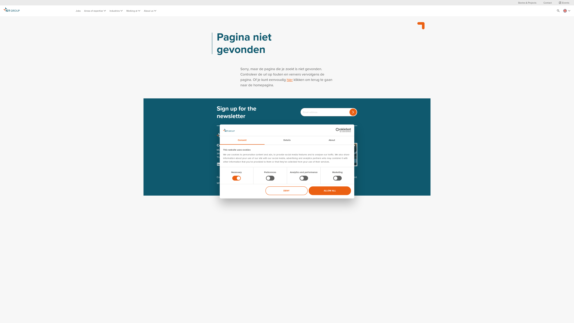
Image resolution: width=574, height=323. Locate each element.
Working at (132, 10)
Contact (548, 2)
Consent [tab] (242, 140)
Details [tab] (287, 140)
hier (290, 79)
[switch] (270, 178)
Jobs (78, 10)
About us (149, 10)
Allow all (330, 190)
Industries (115, 10)
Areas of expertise (94, 10)
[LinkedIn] (218, 164)
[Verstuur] (353, 112)
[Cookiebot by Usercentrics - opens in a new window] (338, 130)
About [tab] (332, 140)
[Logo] (12, 11)
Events (565, 2)
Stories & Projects (527, 2)
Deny (286, 190)
